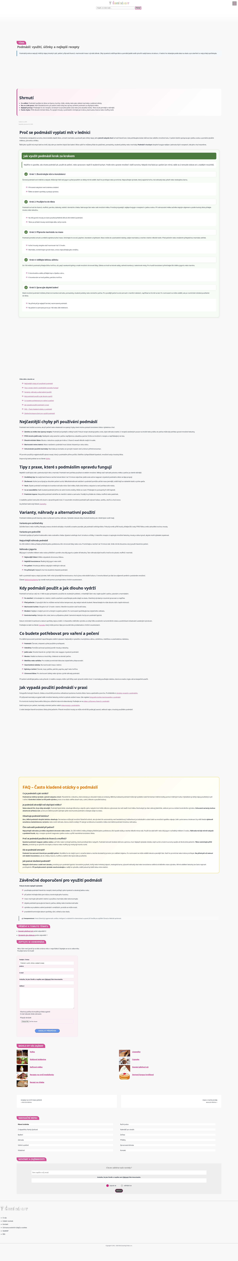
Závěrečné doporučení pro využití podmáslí (39, 413)
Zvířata (122, 1135)
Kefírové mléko (36, 1067)
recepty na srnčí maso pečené (31, 1100)
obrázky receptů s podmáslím (127, 693)
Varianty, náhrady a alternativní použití (38, 392)
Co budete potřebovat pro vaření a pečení (39, 401)
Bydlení (20, 1135)
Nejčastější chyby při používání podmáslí (38, 384)
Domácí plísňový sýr (25, 931)
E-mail (21, 973)
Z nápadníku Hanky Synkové (28, 1130)
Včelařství (21, 1150)
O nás (5, 1218)
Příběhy (123, 1140)
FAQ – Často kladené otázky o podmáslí (38, 409)
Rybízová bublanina (31, 580)
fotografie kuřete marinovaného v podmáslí (104, 697)
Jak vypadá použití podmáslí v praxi (36, 405)
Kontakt (123, 1150)
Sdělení (21, 986)
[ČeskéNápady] (119, 5)
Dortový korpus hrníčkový (143, 1075)
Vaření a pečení (23, 1145)
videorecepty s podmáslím (70, 705)
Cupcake (42, 625)
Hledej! (138, 8)
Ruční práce (124, 1124)
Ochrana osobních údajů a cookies (15, 1228)
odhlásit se (128, 1186)
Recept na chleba (37, 1082)
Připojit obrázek (25, 1018)
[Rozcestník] (234, 3)
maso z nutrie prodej (210, 1100)
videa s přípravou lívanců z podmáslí (96, 701)
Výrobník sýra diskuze (26, 935)
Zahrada (21, 1140)
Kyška (48, 459)
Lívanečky (42, 504)
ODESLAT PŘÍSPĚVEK (47, 1031)
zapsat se (112, 1186)
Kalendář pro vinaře (127, 1130)
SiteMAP (5, 1231)
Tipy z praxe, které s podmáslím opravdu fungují (41, 388)
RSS (4, 1234)
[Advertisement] (56, 24)
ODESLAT (119, 1190)
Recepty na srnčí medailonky (42, 1075)
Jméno (21, 966)
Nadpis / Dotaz (24, 959)
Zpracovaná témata (127, 1145)
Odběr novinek (8, 1221)
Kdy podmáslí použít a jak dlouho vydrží (38, 396)
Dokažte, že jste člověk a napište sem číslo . (41, 979)
